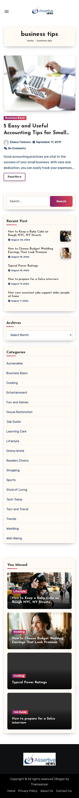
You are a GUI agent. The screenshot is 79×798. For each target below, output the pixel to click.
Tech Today (14, 499)
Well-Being (14, 538)
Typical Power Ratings (23, 265)
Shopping (13, 470)
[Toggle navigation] (7, 11)
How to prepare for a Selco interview (33, 279)
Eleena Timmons (20, 142)
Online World (15, 451)
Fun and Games (17, 402)
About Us (46, 791)
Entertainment (16, 392)
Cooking (12, 383)
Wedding (12, 528)
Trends (11, 519)
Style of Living (16, 489)
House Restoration (19, 412)
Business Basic (15, 118)
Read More (14, 176)
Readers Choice (17, 460)
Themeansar (39, 784)
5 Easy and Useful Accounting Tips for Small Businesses (35, 133)
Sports (11, 480)
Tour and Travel (17, 509)
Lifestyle (12, 441)
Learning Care (16, 431)
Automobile (14, 363)
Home (11, 791)
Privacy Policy (27, 791)
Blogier (60, 779)
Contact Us (64, 791)
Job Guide (13, 421)
